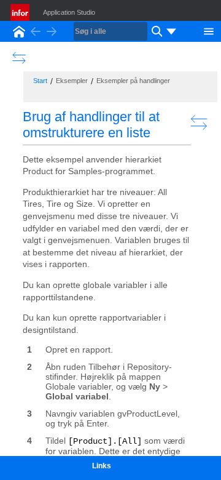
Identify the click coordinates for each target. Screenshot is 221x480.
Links (101, 466)
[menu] (171, 31)
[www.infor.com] (21, 12)
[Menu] (209, 30)
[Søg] (155, 31)
